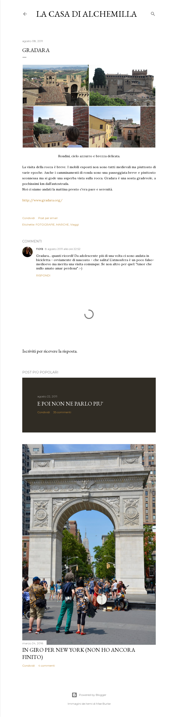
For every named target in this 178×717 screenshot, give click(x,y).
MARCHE (62, 224)
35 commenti (62, 412)
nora (39, 249)
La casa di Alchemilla (86, 13)
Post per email (47, 218)
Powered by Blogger (92, 695)
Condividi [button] (28, 218)
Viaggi (74, 224)
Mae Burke (103, 703)
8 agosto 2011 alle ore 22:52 (62, 249)
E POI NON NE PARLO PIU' (70, 403)
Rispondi (43, 275)
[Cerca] (153, 12)
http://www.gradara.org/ (42, 200)
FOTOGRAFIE (45, 224)
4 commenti (46, 665)
